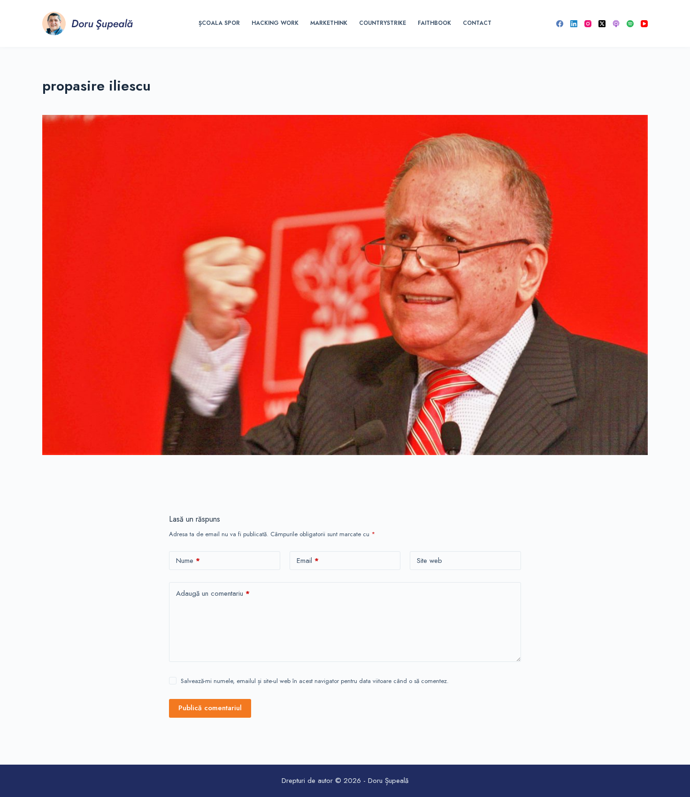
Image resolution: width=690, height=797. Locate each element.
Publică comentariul (210, 708)
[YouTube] (644, 23)
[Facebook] (559, 23)
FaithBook (434, 23)
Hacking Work (275, 23)
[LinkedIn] (573, 23)
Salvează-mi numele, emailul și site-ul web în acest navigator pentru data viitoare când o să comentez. (315, 680)
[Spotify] (630, 23)
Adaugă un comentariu (213, 593)
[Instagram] (587, 23)
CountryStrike (382, 23)
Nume (188, 560)
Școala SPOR (219, 23)
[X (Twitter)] (602, 23)
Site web (429, 560)
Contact (477, 23)
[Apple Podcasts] (616, 23)
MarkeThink (328, 23)
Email (308, 560)
